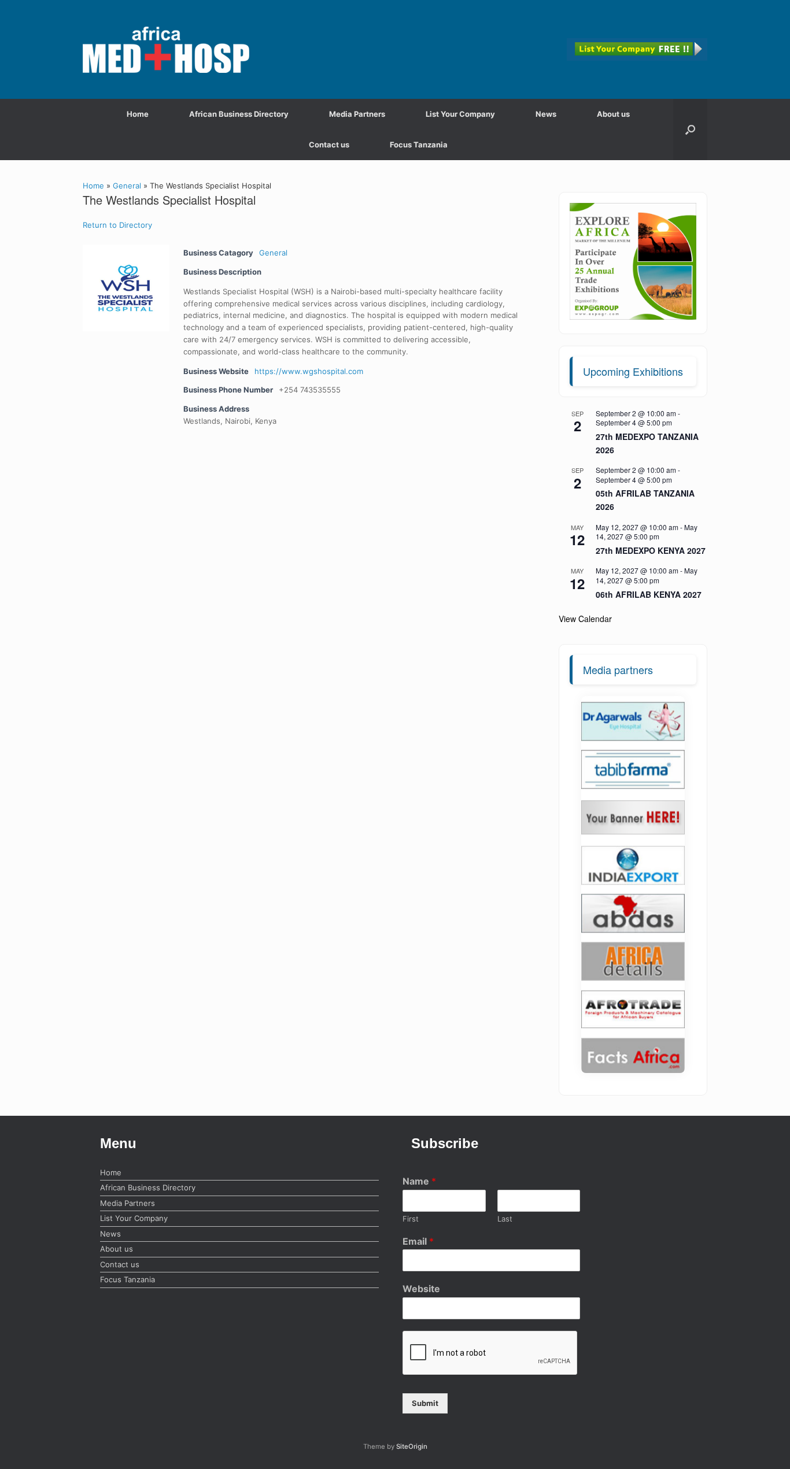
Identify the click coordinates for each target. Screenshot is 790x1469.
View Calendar (585, 618)
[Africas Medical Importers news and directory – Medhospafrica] (166, 49)
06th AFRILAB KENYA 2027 (649, 594)
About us (613, 114)
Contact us (329, 144)
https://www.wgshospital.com (308, 371)
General (127, 185)
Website (421, 1288)
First (411, 1218)
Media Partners (357, 114)
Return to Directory (117, 225)
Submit (425, 1403)
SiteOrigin (411, 1446)
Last (504, 1218)
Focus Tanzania (419, 144)
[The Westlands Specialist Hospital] (126, 288)
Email (418, 1241)
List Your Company (460, 114)
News (546, 114)
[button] (690, 129)
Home (138, 114)
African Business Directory (239, 114)
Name (419, 1181)
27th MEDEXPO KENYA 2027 (651, 550)
